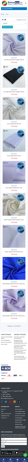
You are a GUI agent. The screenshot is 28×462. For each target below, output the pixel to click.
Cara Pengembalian (20, 411)
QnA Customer (19, 409)
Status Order (18, 422)
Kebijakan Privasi (5, 415)
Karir (2, 411)
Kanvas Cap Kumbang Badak (6, 337)
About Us (3, 409)
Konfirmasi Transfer (20, 415)
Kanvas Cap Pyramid (6, 342)
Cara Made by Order (20, 413)
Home (2, 14)
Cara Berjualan (18, 418)
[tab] (2, 20)
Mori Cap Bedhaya (5, 340)
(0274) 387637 (6, 394)
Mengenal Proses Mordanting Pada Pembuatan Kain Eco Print (20, 342)
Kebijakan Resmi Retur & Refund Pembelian (20, 427)
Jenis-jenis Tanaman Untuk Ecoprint (19, 337)
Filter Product (8, 27)
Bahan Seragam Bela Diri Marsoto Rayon (14, 219)
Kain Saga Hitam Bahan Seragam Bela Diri (14, 91)
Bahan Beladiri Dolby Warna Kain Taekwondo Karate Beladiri (14, 283)
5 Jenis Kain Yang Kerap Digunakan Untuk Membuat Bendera (20, 347)
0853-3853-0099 (7, 396)
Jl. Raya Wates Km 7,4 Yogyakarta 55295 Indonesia (12, 391)
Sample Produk (19, 424)
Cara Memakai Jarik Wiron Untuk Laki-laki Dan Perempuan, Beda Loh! (20, 358)
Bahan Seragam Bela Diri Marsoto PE (14, 251)
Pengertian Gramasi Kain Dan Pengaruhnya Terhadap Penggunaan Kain (20, 352)
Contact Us (4, 418)
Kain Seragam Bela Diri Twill (14, 123)
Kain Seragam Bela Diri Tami (14, 155)
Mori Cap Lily (4, 344)
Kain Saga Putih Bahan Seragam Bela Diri (14, 59)
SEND (3, 446)
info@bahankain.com (8, 398)
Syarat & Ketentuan (6, 413)
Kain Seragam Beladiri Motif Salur (14, 187)
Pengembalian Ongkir (20, 420)
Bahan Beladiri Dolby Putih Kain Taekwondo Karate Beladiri (14, 315)
